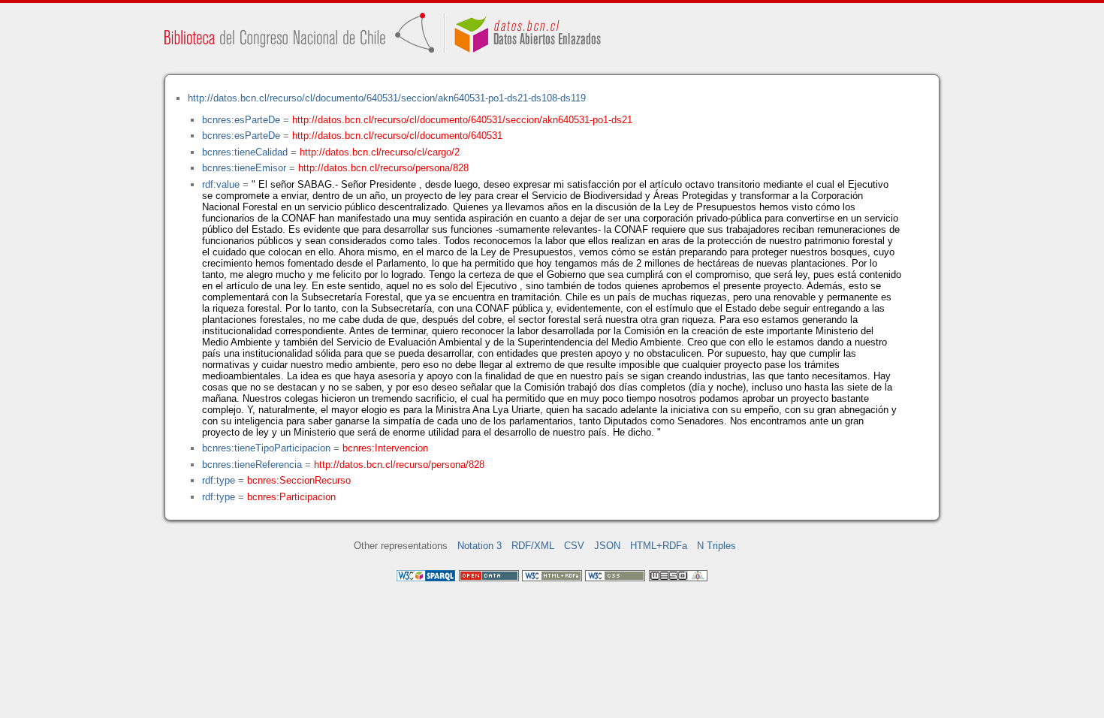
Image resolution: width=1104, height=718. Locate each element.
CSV (574, 545)
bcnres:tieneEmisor (244, 167)
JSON (607, 545)
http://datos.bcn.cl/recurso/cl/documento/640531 (397, 135)
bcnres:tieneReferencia (252, 464)
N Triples (716, 545)
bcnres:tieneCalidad (245, 152)
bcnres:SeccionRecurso (299, 480)
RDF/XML (532, 545)
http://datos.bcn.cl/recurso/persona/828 (383, 167)
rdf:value (221, 184)
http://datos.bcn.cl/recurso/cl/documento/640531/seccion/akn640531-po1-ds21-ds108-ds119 (387, 98)
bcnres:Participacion (291, 496)
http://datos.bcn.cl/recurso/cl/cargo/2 (380, 152)
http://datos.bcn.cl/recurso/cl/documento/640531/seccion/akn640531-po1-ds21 (462, 119)
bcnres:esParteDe (241, 119)
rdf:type (218, 480)
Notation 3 (479, 545)
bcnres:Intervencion (385, 448)
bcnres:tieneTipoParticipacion (266, 448)
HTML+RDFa (658, 545)
